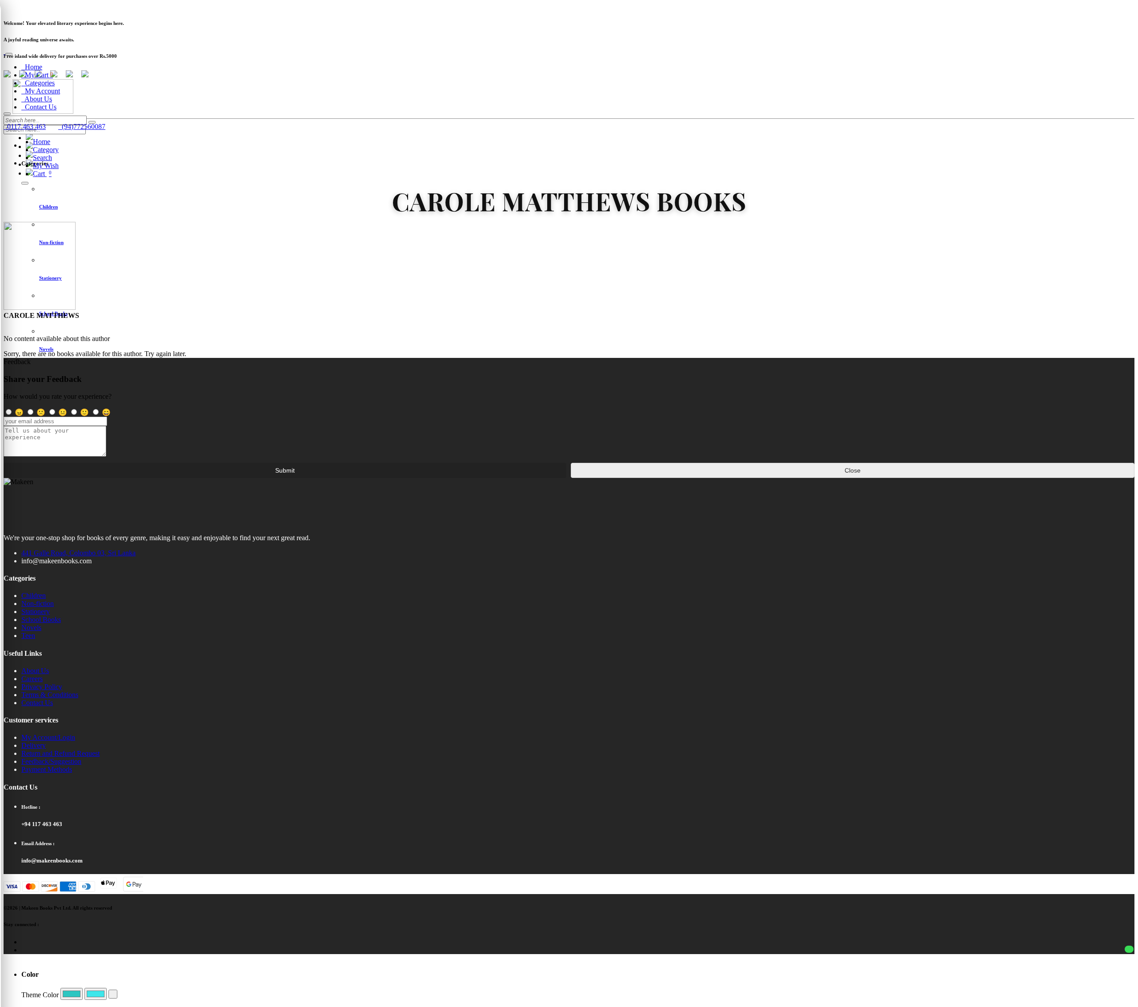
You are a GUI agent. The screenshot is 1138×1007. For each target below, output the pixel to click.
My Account (40, 91)
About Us (36, 99)
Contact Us (38, 107)
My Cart (37, 75)
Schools (106, 6)
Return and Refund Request (60, 753)
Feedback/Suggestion (51, 761)
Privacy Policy (41, 686)
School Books (41, 619)
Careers (32, 678)
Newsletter (16, 6)
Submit (285, 470)
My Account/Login (48, 737)
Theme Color (40, 995)
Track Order (78, 6)
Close (853, 470)
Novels (31, 627)
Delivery (33, 745)
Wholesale (134, 6)
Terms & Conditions (49, 694)
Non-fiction (37, 603)
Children (33, 595)
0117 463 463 (25, 126)
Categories (38, 83)
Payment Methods (46, 769)
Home (31, 67)
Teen (28, 635)
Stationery (35, 611)
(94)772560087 (81, 126)
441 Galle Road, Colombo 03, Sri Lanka (78, 553)
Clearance (46, 6)
